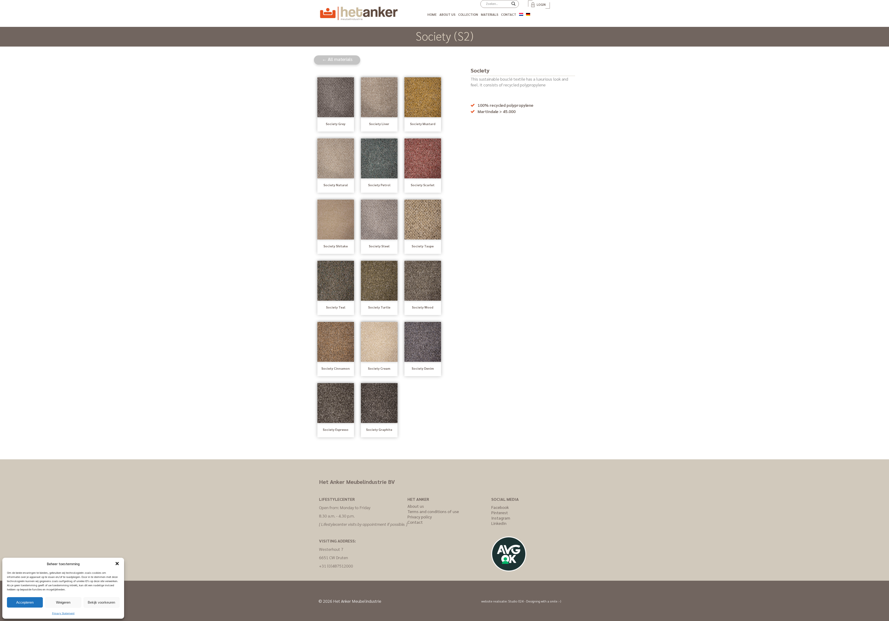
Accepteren (25, 602)
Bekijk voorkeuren (101, 602)
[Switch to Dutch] (521, 13)
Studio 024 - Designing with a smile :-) (534, 601)
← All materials (337, 59)
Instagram (500, 517)
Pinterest (499, 512)
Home (432, 14)
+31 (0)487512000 (336, 565)
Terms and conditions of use (433, 511)
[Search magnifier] (513, 5)
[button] (117, 563)
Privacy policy (419, 516)
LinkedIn (499, 523)
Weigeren (63, 602)
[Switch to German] (528, 13)
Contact (508, 14)
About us (447, 14)
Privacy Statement (63, 613)
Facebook (500, 507)
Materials (489, 14)
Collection (468, 14)
